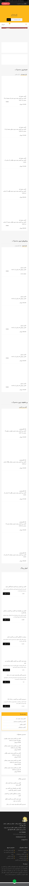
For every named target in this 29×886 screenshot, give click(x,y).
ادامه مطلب (6, 593)
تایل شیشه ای (24, 74)
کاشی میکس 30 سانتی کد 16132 (18, 327)
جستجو (8, 19)
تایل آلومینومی (18, 245)
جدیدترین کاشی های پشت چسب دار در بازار (16, 675)
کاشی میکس (23, 724)
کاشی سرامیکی (22, 727)
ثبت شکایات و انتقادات (21, 854)
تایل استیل (24, 245)
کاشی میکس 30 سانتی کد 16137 (18, 269)
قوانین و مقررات (22, 856)
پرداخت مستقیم (22, 858)
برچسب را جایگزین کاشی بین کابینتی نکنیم (16, 636)
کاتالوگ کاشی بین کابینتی (20, 860)
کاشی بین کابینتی (23, 407)
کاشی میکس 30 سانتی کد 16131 (18, 356)
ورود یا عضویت (20, 3)
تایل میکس (17, 74)
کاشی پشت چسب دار (21, 718)
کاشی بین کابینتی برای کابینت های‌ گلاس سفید (16, 586)
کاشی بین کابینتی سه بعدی (20, 721)
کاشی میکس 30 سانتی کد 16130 (18, 385)
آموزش (5, 3)
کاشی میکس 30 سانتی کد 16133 (18, 298)
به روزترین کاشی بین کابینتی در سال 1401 (16, 699)
